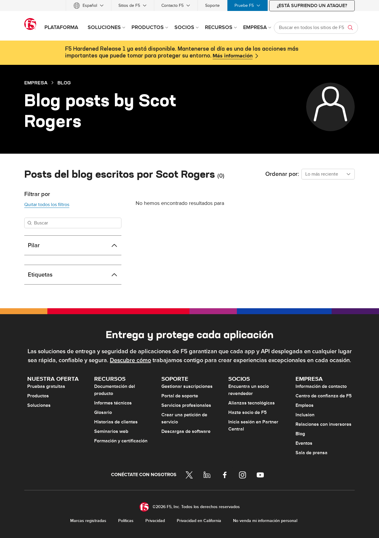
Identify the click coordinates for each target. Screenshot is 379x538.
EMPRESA (35, 83)
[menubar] (189, 5)
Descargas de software (186, 431)
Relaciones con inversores (323, 424)
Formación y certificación (120, 441)
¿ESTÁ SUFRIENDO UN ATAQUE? (312, 6)
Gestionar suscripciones (187, 386)
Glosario (103, 412)
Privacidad (155, 520)
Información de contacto (321, 386)
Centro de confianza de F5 (324, 396)
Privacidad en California (199, 520)
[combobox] (328, 174)
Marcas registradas (88, 520)
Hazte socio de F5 (247, 412)
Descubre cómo (130, 360)
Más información (233, 56)
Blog (64, 83)
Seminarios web (111, 431)
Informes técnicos (113, 403)
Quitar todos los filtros (46, 205)
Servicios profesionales (186, 405)
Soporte (212, 5)
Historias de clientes (116, 422)
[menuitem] (88, 5)
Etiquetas (40, 274)
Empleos (305, 405)
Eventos (304, 443)
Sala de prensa (311, 453)
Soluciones (39, 405)
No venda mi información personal (265, 520)
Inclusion (305, 415)
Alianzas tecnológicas (251, 403)
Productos (38, 396)
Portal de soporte (179, 396)
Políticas (126, 520)
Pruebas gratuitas (46, 386)
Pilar (34, 245)
